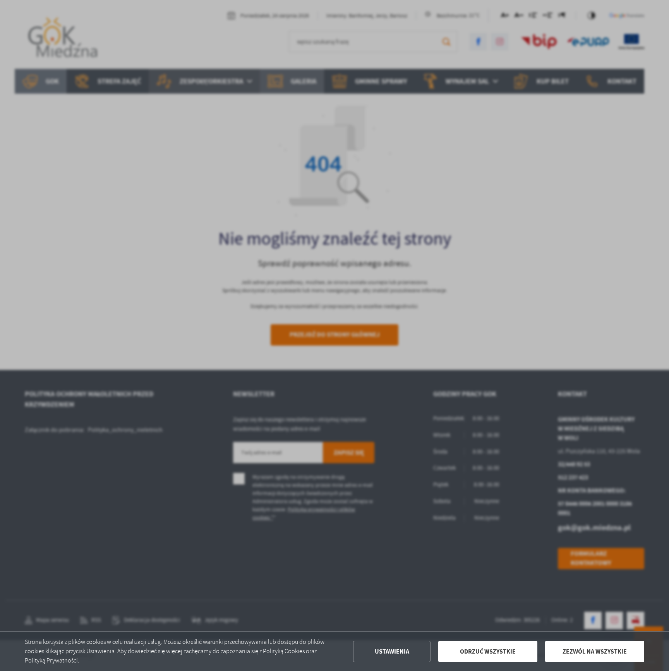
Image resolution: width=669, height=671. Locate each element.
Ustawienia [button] (392, 651)
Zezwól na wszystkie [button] (595, 651)
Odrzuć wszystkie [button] (488, 651)
